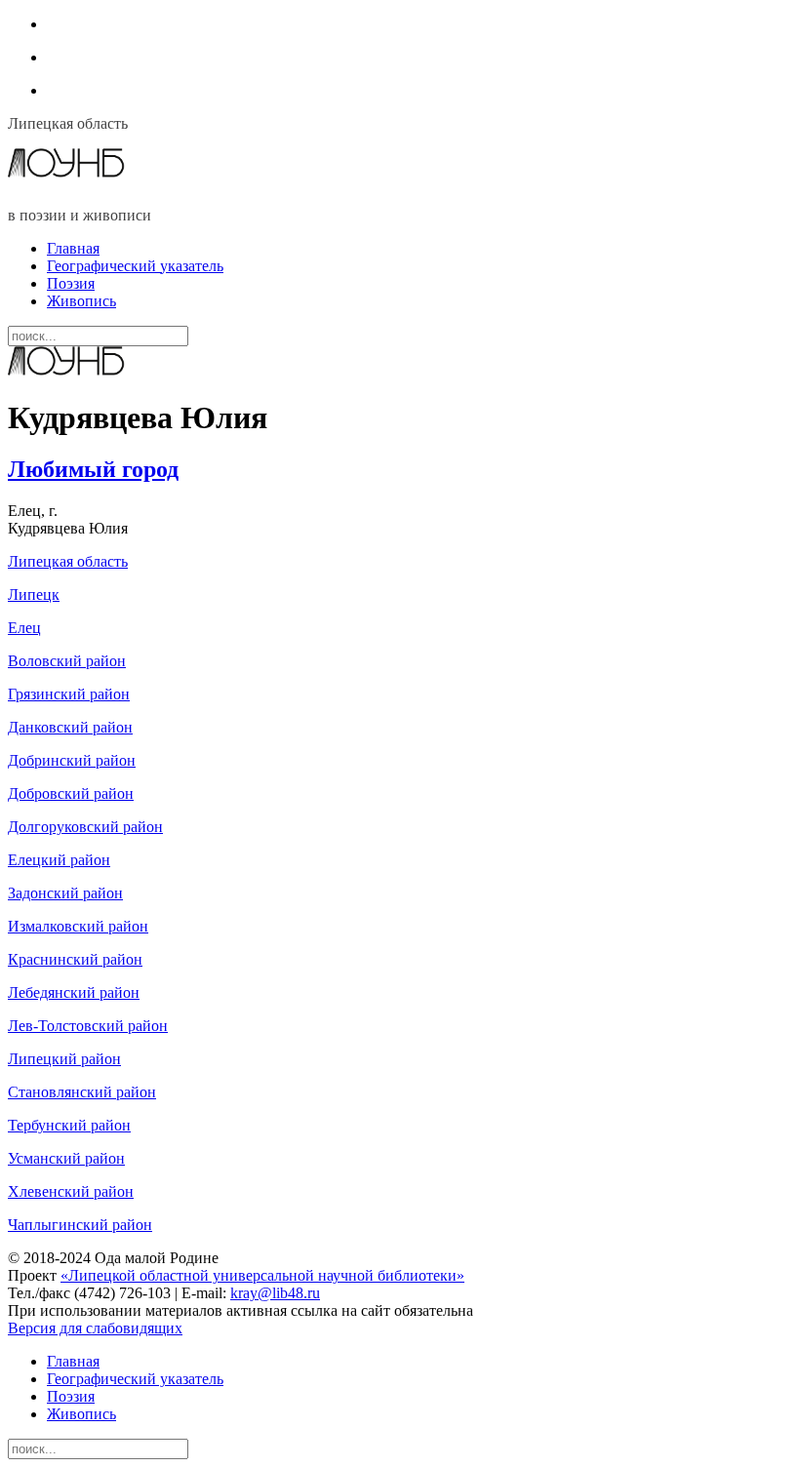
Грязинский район (69, 694)
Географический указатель (135, 266)
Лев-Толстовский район (88, 1025)
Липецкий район (64, 1059)
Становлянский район (82, 1092)
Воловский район (67, 661)
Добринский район (72, 760)
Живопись (81, 301)
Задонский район (65, 893)
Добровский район (71, 793)
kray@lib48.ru (275, 1293)
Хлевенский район (71, 1191)
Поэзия (71, 283)
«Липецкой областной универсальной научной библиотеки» (262, 1275)
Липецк (34, 594)
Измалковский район (78, 926)
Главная (73, 248)
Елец (24, 627)
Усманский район (66, 1158)
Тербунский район (69, 1125)
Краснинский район (75, 959)
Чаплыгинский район (80, 1224)
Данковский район (70, 727)
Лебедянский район (74, 992)
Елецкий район (59, 860)
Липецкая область (68, 561)
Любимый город (93, 469)
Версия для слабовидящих (95, 1328)
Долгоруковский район (85, 826)
